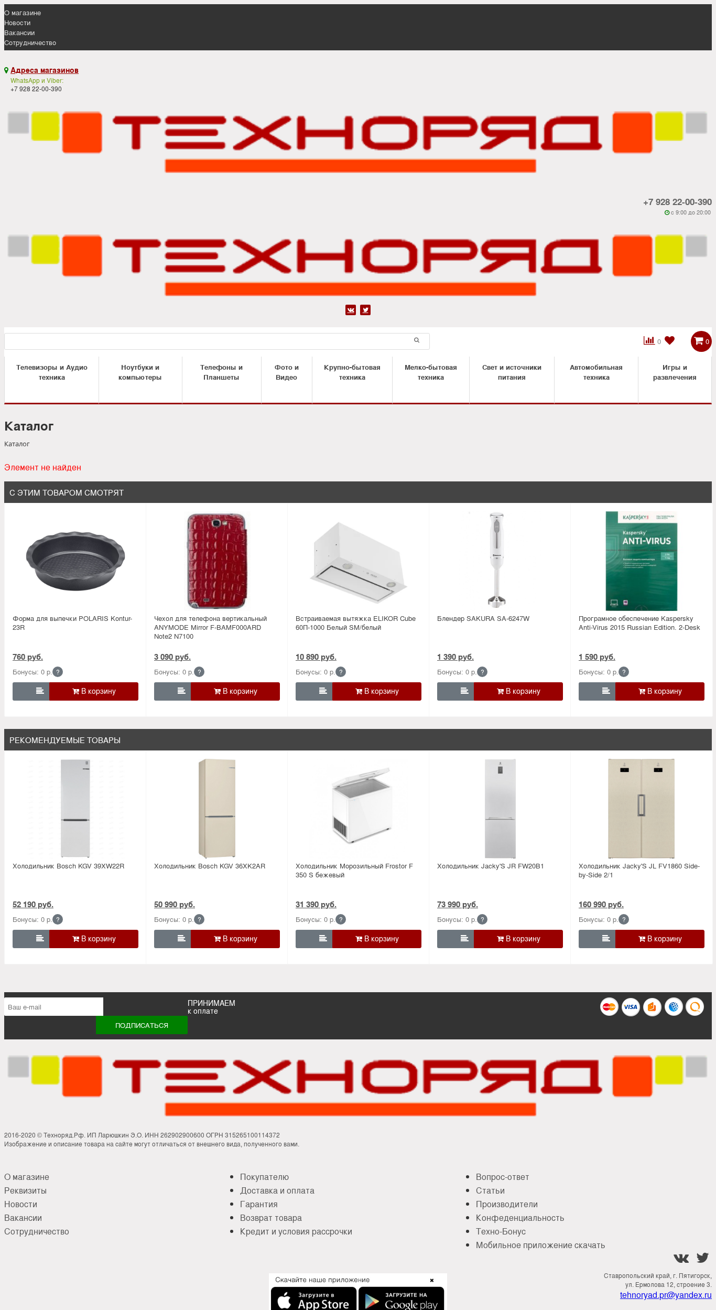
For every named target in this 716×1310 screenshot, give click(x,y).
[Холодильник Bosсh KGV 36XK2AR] (217, 808)
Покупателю (264, 1177)
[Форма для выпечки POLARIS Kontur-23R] (75, 561)
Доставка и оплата (277, 1190)
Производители (507, 1204)
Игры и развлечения (675, 372)
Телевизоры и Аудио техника (52, 372)
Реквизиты (25, 1190)
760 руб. (28, 656)
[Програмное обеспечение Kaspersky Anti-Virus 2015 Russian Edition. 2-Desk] (641, 561)
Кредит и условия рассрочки (296, 1231)
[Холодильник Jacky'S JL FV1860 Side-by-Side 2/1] (641, 808)
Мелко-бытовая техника (431, 372)
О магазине (22, 12)
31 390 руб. (316, 904)
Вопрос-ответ (502, 1177)
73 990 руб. (457, 904)
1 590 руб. (597, 656)
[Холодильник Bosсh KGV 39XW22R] (75, 808)
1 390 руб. (455, 656)
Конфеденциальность (520, 1217)
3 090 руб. (172, 656)
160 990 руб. (601, 904)
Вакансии (19, 32)
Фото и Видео (287, 372)
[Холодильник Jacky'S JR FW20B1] (500, 808)
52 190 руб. (33, 904)
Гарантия (259, 1204)
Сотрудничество (30, 42)
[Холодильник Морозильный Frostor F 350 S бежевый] (358, 808)
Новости (17, 22)
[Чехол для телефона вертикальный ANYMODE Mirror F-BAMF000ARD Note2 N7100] (217, 561)
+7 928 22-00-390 (677, 201)
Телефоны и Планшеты (221, 372)
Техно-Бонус (501, 1231)
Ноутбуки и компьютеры (140, 372)
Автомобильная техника (596, 372)
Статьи (490, 1190)
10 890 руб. (316, 656)
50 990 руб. (174, 904)
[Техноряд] (358, 259)
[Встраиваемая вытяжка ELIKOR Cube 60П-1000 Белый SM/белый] (358, 561)
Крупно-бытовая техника (352, 372)
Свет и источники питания (511, 372)
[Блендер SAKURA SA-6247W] (500, 561)
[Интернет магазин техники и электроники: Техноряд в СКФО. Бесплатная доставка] (358, 136)
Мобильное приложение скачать (540, 1245)
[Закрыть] (429, 1286)
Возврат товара (271, 1217)
